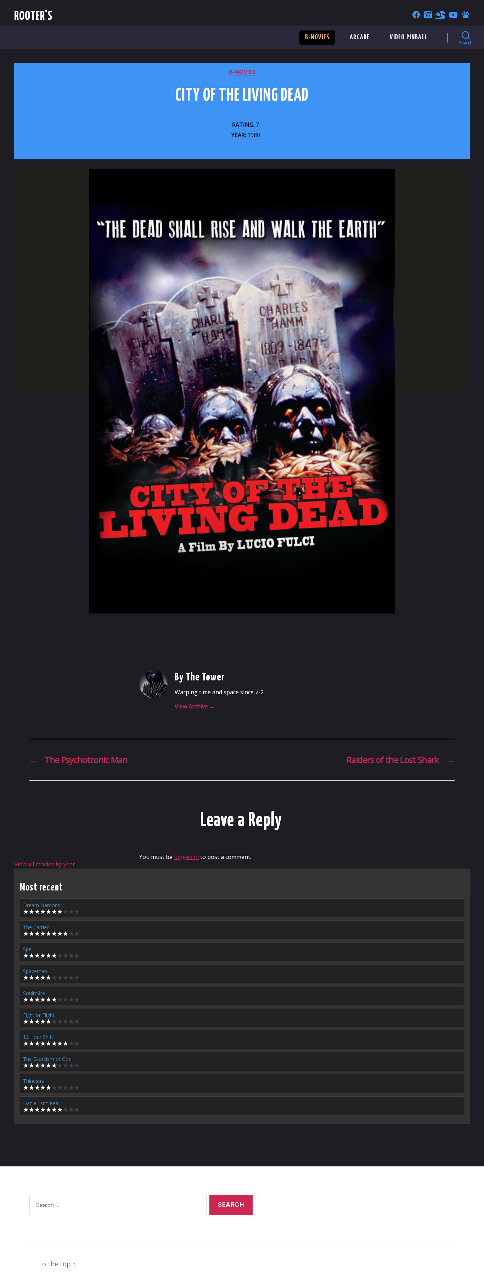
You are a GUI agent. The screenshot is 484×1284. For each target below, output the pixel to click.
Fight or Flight (39, 1015)
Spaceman (35, 971)
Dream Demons (41, 905)
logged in (186, 857)
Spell (28, 949)
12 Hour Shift (38, 1037)
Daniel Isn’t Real (41, 1103)
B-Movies (317, 37)
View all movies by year (44, 864)
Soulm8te (34, 993)
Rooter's (33, 16)
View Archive (195, 706)
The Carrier (36, 927)
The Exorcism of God (47, 1059)
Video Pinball (409, 37)
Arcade (360, 37)
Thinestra (34, 1080)
